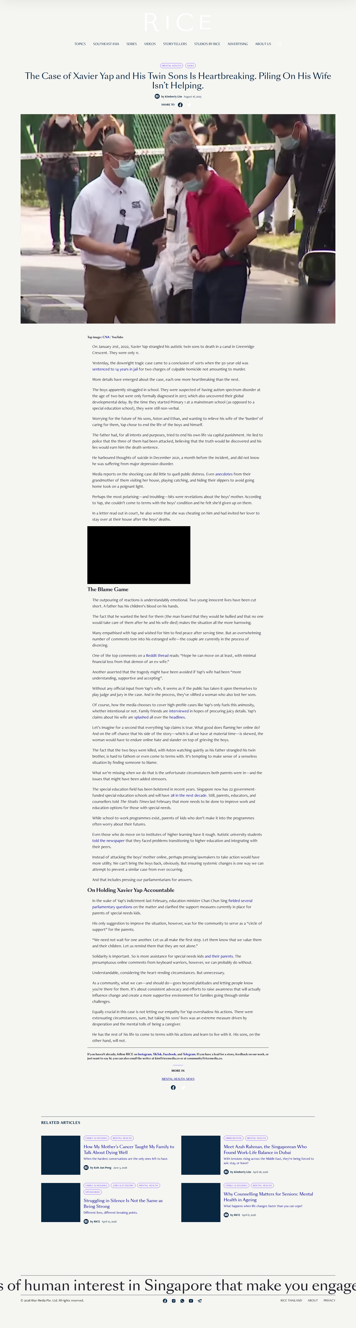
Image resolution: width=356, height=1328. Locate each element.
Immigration (234, 1138)
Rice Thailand (291, 1300)
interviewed (179, 711)
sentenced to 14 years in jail (115, 370)
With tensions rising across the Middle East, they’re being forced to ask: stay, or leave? (269, 1161)
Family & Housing (96, 1138)
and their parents (219, 957)
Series (131, 44)
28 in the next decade (188, 796)
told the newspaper (108, 841)
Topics (80, 44)
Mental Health (171, 66)
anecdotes (224, 474)
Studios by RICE (207, 44)
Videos (150, 44)
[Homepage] (178, 23)
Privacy (329, 1300)
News (190, 66)
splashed (141, 718)
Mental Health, (174, 1079)
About (313, 1300)
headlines (177, 718)
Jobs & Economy (123, 1185)
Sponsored (92, 1192)
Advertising (238, 44)
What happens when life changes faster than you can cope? (263, 1206)
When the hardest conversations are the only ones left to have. (126, 1159)
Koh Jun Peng (102, 1168)
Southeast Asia (106, 44)
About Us (263, 44)
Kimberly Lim (173, 96)
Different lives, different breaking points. (111, 1213)
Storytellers (175, 44)
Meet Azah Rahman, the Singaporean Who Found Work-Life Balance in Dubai (265, 1149)
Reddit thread (157, 656)
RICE (97, 1221)
